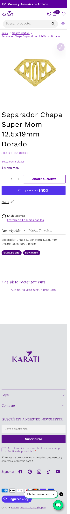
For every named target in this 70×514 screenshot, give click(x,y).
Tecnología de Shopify (33, 507)
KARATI (15, 507)
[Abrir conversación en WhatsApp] (63, 13)
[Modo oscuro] (49, 13)
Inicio (5, 32)
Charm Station (21, 32)
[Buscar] (53, 24)
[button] (63, 23)
